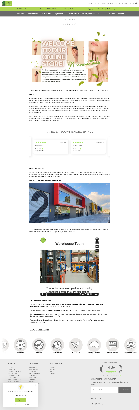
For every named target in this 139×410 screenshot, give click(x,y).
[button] (43, 149)
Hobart (52, 371)
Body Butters (33, 369)
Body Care (32, 377)
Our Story (11, 367)
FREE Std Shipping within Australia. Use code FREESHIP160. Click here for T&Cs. (43, 9)
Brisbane (52, 369)
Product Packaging (14, 381)
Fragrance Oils (33, 381)
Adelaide (52, 367)
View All (52, 373)
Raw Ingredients (34, 373)
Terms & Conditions (14, 371)
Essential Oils (33, 375)
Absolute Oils (33, 367)
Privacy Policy (12, 373)
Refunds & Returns (14, 379)
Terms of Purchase (14, 375)
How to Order (12, 377)
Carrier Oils (32, 371)
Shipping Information (115, 9)
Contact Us (11, 369)
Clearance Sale (33, 379)
